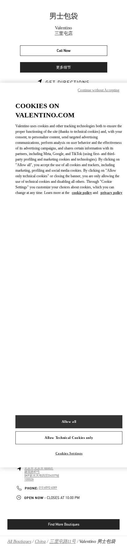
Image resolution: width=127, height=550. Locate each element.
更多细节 (63, 67)
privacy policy (111, 193)
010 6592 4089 (48, 487)
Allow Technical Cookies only (69, 437)
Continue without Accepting (98, 90)
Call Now (64, 50)
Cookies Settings (69, 453)
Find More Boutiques (63, 524)
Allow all (69, 421)
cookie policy (82, 193)
